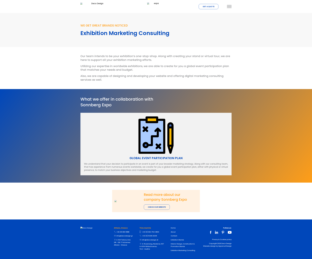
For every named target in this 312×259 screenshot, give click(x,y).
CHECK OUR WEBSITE (157, 207)
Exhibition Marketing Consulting (183, 250)
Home (173, 228)
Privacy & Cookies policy (222, 239)
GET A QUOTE (208, 6)
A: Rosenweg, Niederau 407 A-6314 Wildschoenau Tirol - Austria (152, 246)
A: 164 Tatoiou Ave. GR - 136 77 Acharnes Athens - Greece (122, 242)
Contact (174, 236)
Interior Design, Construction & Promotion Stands (183, 245)
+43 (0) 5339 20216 (149, 236)
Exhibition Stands (177, 240)
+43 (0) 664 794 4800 (150, 232)
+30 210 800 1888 (122, 232)
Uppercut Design (225, 246)
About (173, 232)
